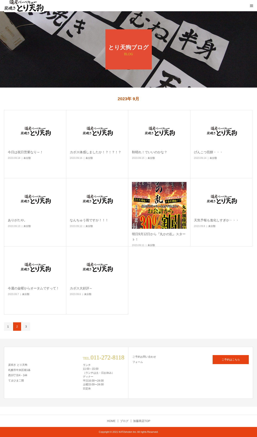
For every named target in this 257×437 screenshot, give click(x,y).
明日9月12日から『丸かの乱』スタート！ (159, 236)
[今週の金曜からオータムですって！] (35, 266)
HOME (111, 421)
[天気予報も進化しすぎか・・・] (221, 198)
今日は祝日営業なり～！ (25, 152)
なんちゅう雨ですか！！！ (89, 220)
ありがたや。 (17, 220)
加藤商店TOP (141, 421)
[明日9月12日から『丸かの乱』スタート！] (159, 205)
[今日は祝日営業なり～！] (35, 130)
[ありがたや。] (35, 198)
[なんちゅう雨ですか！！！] (97, 198)
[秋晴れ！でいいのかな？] (159, 130)
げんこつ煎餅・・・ (208, 152)
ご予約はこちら (231, 359)
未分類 (27, 158)
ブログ (124, 421)
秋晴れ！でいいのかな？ (149, 152)
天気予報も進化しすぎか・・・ (216, 220)
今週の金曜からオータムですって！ (33, 288)
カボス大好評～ (81, 288)
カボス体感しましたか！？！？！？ (95, 152)
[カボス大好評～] (97, 266)
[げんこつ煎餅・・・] (221, 130)
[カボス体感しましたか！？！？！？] (97, 130)
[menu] (251, 5)
